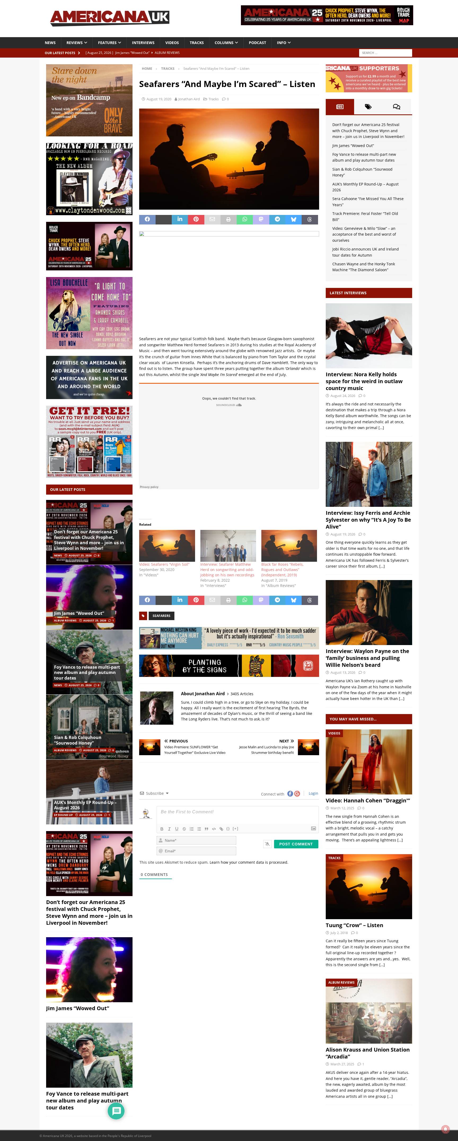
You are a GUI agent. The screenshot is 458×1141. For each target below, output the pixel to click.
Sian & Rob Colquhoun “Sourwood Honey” (78, 740)
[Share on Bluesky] (293, 219)
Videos (172, 42)
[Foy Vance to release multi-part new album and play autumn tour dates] (89, 662)
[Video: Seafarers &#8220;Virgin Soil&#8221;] (167, 546)
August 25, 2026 (80, 555)
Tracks (197, 42)
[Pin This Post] (196, 219)
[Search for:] (385, 52)
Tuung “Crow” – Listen (354, 925)
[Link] (221, 829)
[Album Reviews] (369, 1011)
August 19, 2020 (159, 99)
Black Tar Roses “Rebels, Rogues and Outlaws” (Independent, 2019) (282, 569)
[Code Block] (214, 829)
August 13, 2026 (343, 672)
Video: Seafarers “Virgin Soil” (164, 564)
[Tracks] (369, 886)
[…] (381, 427)
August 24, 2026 (343, 395)
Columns (224, 42)
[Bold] (162, 829)
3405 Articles (242, 693)
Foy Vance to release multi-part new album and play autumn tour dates (87, 672)
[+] (236, 829)
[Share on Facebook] (147, 219)
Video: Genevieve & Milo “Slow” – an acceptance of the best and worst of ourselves (364, 234)
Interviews (143, 42)
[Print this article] (229, 219)
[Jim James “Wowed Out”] (89, 597)
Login (313, 793)
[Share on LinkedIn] (180, 219)
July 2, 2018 (339, 932)
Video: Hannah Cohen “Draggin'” (368, 800)
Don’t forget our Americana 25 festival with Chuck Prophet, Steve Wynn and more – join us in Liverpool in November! (89, 540)
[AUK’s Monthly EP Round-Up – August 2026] (89, 791)
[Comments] (396, 106)
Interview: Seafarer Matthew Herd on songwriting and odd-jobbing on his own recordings (227, 569)
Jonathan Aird (189, 99)
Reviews (75, 42)
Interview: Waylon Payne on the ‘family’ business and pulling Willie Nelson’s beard (367, 657)
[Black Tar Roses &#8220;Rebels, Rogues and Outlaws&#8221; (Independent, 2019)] (289, 546)
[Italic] (169, 829)
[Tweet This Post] (164, 219)
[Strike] (184, 829)
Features (107, 42)
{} (228, 829)
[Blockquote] (206, 829)
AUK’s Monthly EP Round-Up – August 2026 (85, 805)
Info (281, 42)
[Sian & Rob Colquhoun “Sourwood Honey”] (89, 726)
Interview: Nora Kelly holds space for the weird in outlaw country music (364, 381)
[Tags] (368, 106)
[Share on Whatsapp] (245, 219)
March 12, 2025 (342, 808)
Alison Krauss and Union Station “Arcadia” (368, 1053)
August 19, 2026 (343, 534)
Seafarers (161, 615)
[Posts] (340, 106)
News (50, 42)
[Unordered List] (199, 829)
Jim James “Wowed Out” (79, 613)
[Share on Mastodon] (261, 219)
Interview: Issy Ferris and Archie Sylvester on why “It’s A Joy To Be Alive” (368, 519)
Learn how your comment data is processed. (249, 862)
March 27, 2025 (342, 1064)
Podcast (257, 42)
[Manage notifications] (445, 1129)
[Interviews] (369, 335)
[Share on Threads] (310, 219)
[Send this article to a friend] (212, 219)
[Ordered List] (191, 829)
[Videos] (369, 761)
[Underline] (176, 829)
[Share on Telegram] (277, 219)
